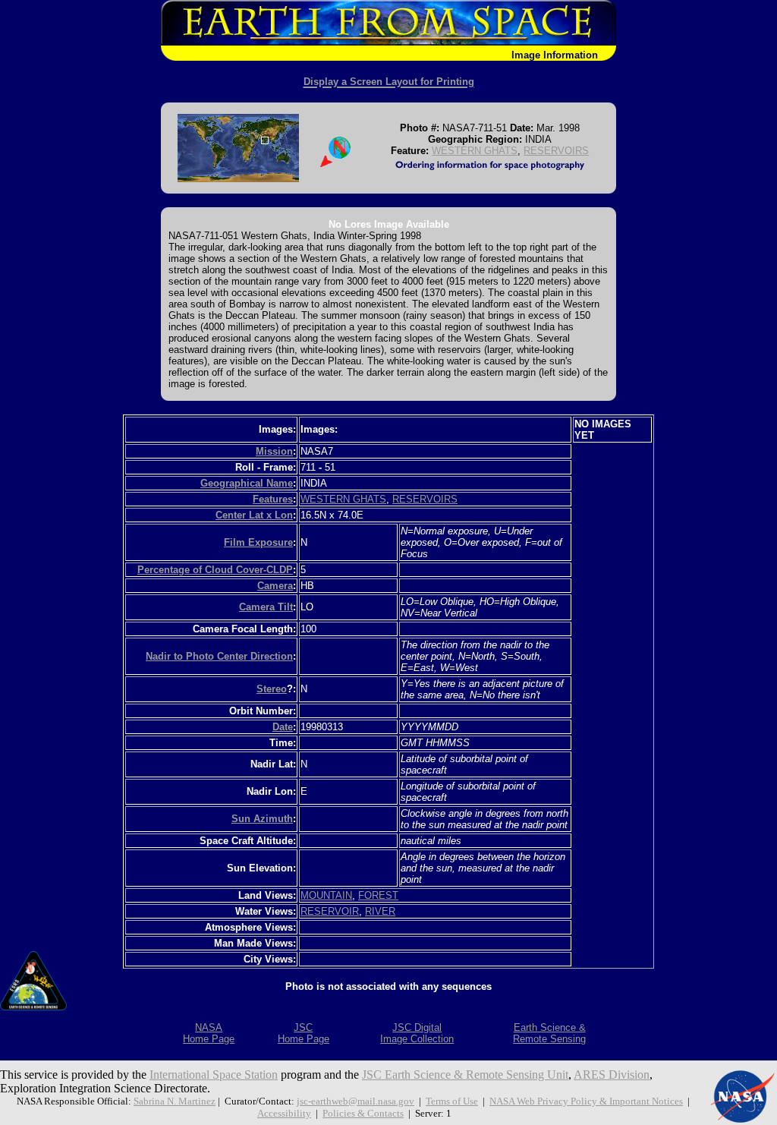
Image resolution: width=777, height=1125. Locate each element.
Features (273, 499)
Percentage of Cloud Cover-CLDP (215, 569)
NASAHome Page (208, 1033)
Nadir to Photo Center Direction (219, 656)
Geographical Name (246, 483)
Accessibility (284, 1113)
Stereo (271, 689)
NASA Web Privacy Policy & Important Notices (586, 1101)
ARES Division (612, 1074)
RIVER (380, 911)
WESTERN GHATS (474, 150)
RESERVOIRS (556, 150)
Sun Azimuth (262, 818)
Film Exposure (258, 542)
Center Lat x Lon (254, 515)
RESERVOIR (329, 911)
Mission (274, 451)
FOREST (378, 895)
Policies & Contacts (363, 1113)
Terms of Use (452, 1101)
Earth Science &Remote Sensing (549, 1033)
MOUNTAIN (326, 895)
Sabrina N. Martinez (174, 1101)
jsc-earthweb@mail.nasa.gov (355, 1101)
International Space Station (213, 1074)
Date (282, 727)
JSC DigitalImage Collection (417, 1033)
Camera (275, 585)
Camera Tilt (266, 607)
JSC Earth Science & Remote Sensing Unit (465, 1074)
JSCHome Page (303, 1033)
